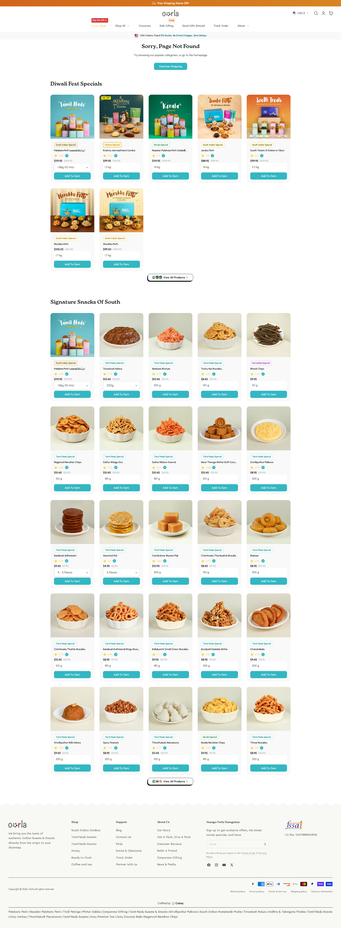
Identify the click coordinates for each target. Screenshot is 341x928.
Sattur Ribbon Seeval (164, 462)
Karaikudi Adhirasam (65, 555)
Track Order (221, 25)
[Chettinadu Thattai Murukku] (72, 615)
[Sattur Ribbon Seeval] (171, 428)
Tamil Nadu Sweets (83, 837)
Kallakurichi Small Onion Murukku (170, 649)
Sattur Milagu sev (113, 462)
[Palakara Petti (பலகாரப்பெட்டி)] (72, 117)
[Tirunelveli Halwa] (121, 335)
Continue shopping (170, 66)
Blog (119, 830)
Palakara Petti (18, 911)
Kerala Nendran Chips (213, 742)
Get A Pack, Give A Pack (174, 837)
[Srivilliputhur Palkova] (269, 428)
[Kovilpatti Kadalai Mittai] (220, 615)
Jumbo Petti (207, 150)
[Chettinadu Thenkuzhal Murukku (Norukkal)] (220, 522)
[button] (316, 13)
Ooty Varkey (18, 916)
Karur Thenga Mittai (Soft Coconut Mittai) (219, 462)
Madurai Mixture (161, 368)
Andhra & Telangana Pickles (286, 911)
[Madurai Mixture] (171, 335)
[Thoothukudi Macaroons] (171, 709)
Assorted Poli (110, 555)
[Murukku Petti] (121, 210)
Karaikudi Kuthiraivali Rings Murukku (121, 649)
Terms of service (277, 891)
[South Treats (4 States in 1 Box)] (269, 117)
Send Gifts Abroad (193, 25)
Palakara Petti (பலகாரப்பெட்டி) (69, 150)
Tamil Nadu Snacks (83, 844)
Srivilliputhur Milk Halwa (67, 742)
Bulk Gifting (167, 24)
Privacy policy (256, 891)
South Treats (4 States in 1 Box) (267, 150)
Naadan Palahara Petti (45, 911)
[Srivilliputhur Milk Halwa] (72, 709)
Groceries (145, 25)
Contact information (321, 891)
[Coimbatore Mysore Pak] (171, 522)
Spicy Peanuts (111, 742)
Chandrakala (257, 649)
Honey (75, 850)
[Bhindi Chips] (269, 335)
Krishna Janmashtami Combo (119, 150)
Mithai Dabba (91, 911)
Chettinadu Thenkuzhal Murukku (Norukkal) (219, 555)
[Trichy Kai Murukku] (220, 335)
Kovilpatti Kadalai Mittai (214, 649)
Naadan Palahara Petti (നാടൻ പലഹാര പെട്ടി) (170, 150)
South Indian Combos (85, 830)
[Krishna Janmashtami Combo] (121, 117)
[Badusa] (269, 522)
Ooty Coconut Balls (129, 916)
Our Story (163, 830)
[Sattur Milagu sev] (121, 428)
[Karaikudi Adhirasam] (72, 522)
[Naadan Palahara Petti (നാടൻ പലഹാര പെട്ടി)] (171, 117)
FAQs (119, 844)
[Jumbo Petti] (220, 117)
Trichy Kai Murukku (211, 368)
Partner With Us (126, 864)
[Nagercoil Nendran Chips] (72, 428)
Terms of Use (249, 852)
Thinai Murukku (258, 742)
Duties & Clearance (129, 850)
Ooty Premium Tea (102, 916)
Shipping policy (299, 891)
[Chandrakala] (269, 615)
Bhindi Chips (257, 368)
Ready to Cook (81, 857)
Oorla (31, 889)
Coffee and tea (81, 864)
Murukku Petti (110, 244)
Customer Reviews (169, 844)
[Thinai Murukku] (269, 709)
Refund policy (238, 891)
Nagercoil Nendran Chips (67, 462)
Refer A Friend (167, 850)
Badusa (254, 555)
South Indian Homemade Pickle (221, 911)
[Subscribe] (265, 844)
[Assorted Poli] (121, 522)
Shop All (120, 25)
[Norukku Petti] (72, 210)
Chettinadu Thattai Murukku (69, 649)
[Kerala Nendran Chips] (220, 709)
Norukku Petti (61, 244)
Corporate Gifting (169, 857)
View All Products (174, 277)
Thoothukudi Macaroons (165, 742)
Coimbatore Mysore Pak (165, 555)
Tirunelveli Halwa (112, 368)
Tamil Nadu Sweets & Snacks (148, 911)
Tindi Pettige (71, 911)
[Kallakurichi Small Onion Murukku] (171, 615)
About (241, 25)
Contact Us (123, 837)
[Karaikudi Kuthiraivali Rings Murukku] (121, 615)
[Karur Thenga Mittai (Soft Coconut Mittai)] (220, 428)
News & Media (166, 864)
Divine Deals (99, 24)
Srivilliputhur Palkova (261, 462)
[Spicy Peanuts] (121, 709)
